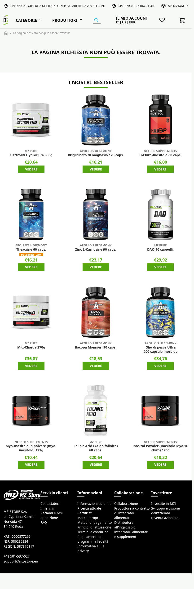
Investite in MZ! (163, 503)
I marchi (47, 508)
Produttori (64, 20)
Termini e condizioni (93, 532)
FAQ (43, 522)
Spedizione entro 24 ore (137, 5)
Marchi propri (88, 517)
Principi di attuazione (94, 527)
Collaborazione (126, 503)
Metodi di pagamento (94, 522)
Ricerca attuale (89, 508)
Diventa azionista (164, 517)
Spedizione (49, 517)
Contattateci (50, 503)
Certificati (85, 513)
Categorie (26, 20)
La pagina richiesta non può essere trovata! (41, 33)
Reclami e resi (51, 513)
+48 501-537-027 (17, 556)
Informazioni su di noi (94, 503)
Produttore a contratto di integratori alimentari (132, 513)
